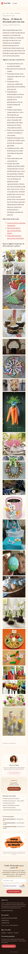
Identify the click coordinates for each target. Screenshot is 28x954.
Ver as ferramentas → (8, 946)
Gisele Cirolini (17, 25)
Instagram (3, 932)
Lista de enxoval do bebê (9, 803)
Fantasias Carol (5, 920)
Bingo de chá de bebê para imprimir (11, 805)
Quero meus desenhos (14, 891)
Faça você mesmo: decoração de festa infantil (14, 230)
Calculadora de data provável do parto (12, 809)
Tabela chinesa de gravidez (9, 807)
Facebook (10, 932)
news (15, 743)
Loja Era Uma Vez (5, 922)
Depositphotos (14, 925)
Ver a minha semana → (14, 788)
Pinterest (16, 932)
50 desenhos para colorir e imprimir (11, 798)
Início (4, 13)
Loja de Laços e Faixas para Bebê (9, 918)
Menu (15, 3)
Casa (7, 13)
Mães (12, 743)
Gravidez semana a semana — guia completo (13, 800)
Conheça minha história (14, 772)
